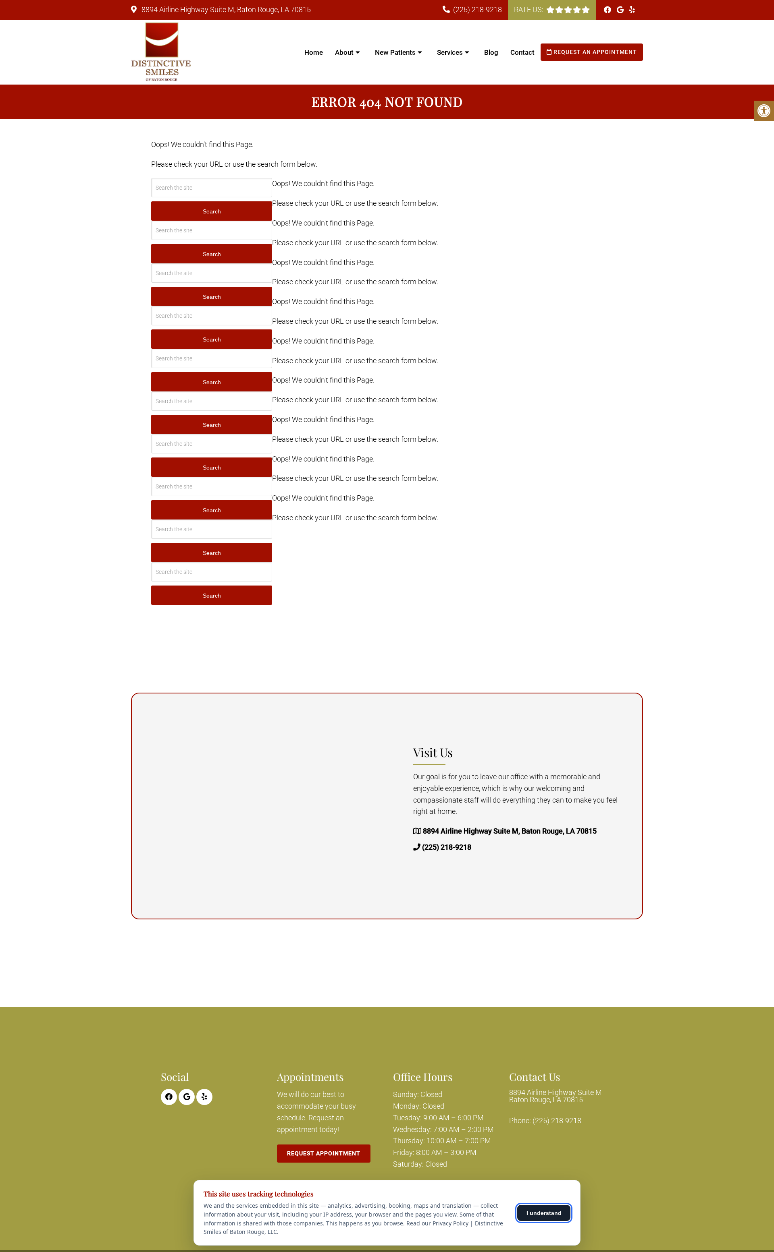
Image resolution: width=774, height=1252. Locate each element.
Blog (491, 52)
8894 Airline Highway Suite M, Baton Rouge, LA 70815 (225, 9)
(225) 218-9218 (477, 9)
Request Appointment (323, 1153)
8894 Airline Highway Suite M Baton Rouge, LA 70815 (555, 1096)
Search (212, 211)
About (344, 52)
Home (313, 52)
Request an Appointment (594, 52)
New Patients (395, 52)
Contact (522, 52)
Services (450, 52)
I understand (544, 1213)
